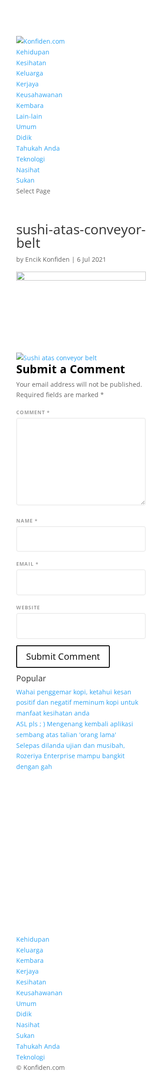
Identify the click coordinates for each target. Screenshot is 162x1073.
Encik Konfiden (47, 259)
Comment (33, 412)
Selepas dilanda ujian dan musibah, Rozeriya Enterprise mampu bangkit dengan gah (70, 756)
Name (27, 520)
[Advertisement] (81, 853)
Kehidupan (33, 52)
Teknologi (30, 159)
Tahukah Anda (38, 148)
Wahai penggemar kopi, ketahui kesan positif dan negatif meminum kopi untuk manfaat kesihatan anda (77, 703)
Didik (24, 137)
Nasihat (28, 169)
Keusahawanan (39, 94)
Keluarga (29, 73)
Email (27, 563)
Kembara (30, 105)
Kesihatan (31, 62)
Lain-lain (29, 116)
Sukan (25, 180)
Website (28, 607)
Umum (26, 126)
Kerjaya (27, 84)
